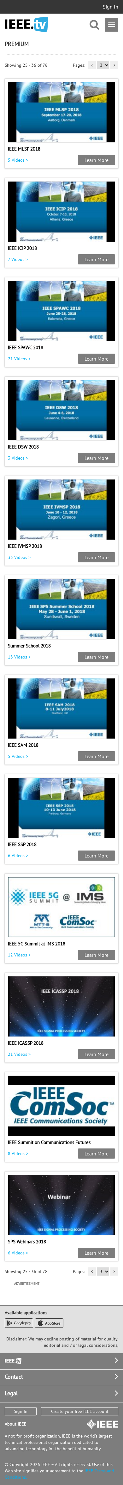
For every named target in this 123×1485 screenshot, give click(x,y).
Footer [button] (12, 1360)
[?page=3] (114, 65)
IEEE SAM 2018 (23, 745)
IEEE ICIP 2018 (22, 248)
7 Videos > (18, 259)
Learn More (96, 160)
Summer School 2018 (29, 646)
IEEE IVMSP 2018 (25, 546)
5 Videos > (18, 160)
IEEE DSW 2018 (23, 447)
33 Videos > (19, 557)
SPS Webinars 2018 (27, 1242)
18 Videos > (19, 657)
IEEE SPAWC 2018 (25, 347)
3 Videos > (18, 458)
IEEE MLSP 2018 (24, 149)
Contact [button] (14, 1376)
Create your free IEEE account (79, 1411)
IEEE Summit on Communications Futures (49, 1142)
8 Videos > (18, 1153)
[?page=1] (92, 65)
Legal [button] (11, 1393)
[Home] (26, 24)
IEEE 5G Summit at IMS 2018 (36, 944)
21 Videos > (19, 359)
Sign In (110, 6)
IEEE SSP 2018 (22, 844)
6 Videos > (18, 855)
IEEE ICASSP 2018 (26, 1043)
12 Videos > (19, 955)
